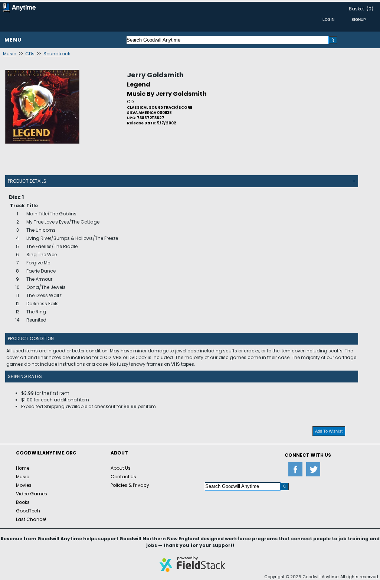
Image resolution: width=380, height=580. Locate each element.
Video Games (31, 494)
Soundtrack (56, 53)
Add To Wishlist (329, 431)
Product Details (27, 181)
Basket (356, 9)
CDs (30, 53)
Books (23, 502)
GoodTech (28, 511)
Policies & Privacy (130, 485)
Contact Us (123, 476)
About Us (121, 468)
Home (22, 468)
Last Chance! (31, 519)
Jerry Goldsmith (155, 74)
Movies (24, 485)
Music (9, 53)
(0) (370, 9)
